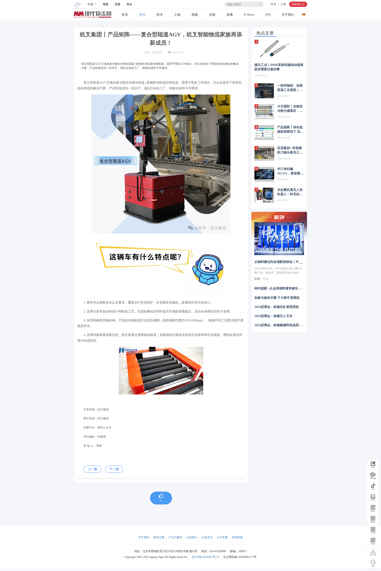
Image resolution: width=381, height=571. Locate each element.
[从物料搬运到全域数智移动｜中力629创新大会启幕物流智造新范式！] (279, 238)
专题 (212, 14)
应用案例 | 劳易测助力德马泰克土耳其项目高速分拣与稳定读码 (290, 150)
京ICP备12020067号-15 (205, 557)
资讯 (142, 14)
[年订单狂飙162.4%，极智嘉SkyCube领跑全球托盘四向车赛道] (264, 174)
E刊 (267, 14)
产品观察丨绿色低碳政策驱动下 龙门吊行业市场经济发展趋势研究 (290, 129)
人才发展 (222, 537)
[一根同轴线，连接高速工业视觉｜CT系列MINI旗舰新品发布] (264, 90)
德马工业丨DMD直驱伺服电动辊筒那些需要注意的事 (278, 67)
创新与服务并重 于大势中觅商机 (277, 297)
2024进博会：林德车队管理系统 (276, 306)
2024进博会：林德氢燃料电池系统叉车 (281, 325)
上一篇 (92, 469)
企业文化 (207, 537)
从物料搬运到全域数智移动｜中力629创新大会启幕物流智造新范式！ (302, 261)
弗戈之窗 (159, 537)
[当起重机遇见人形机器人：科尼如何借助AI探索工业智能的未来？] (264, 195)
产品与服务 (175, 537)
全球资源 (237, 537)
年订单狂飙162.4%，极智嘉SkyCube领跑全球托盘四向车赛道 (289, 171)
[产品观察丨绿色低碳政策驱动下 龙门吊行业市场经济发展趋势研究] (264, 132)
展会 (129, 4)
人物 (177, 14)
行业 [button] (91, 4)
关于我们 (288, 14)
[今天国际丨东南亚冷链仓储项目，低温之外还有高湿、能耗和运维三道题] (264, 111)
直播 (117, 4)
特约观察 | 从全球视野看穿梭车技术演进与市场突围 (290, 288)
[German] (303, 13)
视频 (105, 4)
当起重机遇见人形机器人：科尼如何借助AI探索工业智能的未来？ (290, 192)
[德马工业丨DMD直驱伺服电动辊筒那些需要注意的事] (279, 49)
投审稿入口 (298, 4)
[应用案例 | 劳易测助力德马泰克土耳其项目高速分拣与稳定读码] (264, 153)
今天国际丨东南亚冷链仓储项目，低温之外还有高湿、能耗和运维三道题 (290, 109)
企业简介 (191, 537)
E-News (249, 14)
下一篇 (114, 469)
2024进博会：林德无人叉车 (273, 316)
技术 (160, 14)
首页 (125, 14)
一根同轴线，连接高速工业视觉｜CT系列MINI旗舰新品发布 (290, 88)
